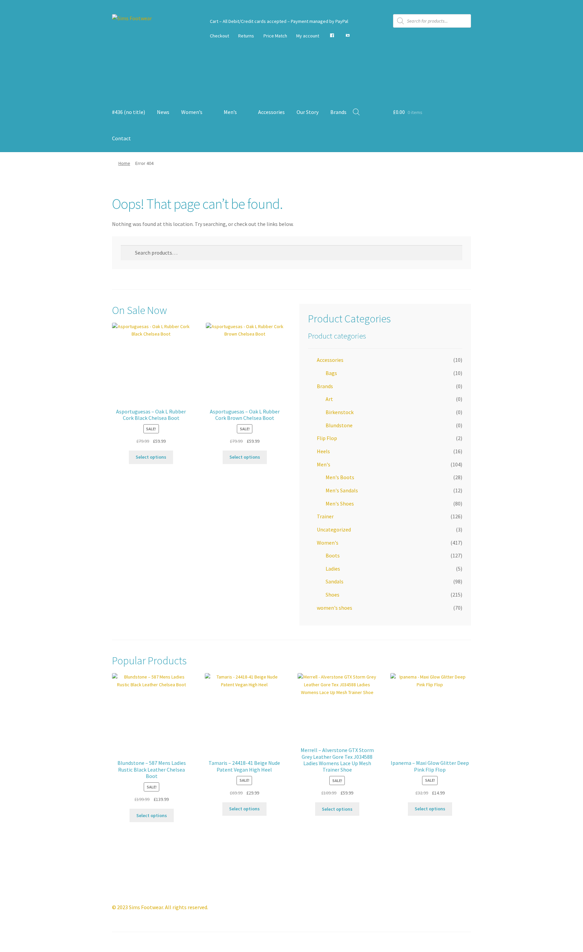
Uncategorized (334, 529)
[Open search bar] (356, 112)
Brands (338, 112)
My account (307, 36)
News (163, 112)
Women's (327, 542)
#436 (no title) (128, 112)
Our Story (307, 112)
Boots (333, 555)
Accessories (271, 112)
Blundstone (339, 425)
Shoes (332, 594)
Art (329, 399)
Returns (246, 36)
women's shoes (334, 607)
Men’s (230, 112)
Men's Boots (340, 477)
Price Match (275, 36)
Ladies (333, 568)
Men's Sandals (342, 490)
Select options (151, 457)
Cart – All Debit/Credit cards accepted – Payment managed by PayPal (279, 21)
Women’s (191, 112)
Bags (331, 373)
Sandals (334, 581)
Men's (323, 464)
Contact (121, 138)
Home (124, 163)
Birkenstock (340, 412)
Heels (323, 451)
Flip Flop (327, 438)
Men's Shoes (340, 503)
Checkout (219, 36)
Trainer (325, 516)
